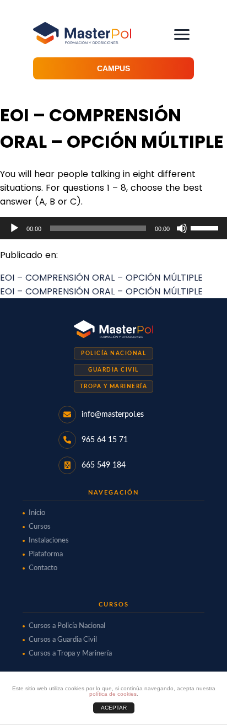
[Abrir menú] (182, 34)
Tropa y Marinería (114, 386)
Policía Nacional (113, 353)
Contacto (43, 568)
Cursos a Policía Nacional (67, 626)
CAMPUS (113, 68)
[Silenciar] (181, 228)
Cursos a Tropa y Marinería (70, 653)
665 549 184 (104, 465)
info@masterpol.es (113, 414)
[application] (113, 228)
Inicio (37, 513)
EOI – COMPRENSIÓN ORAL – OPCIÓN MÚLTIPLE (101, 277)
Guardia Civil (113, 370)
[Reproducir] (14, 228)
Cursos (40, 526)
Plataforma (46, 554)
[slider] (206, 227)
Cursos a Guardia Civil (63, 639)
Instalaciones (49, 540)
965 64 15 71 (105, 440)
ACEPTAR (114, 708)
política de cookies (113, 694)
